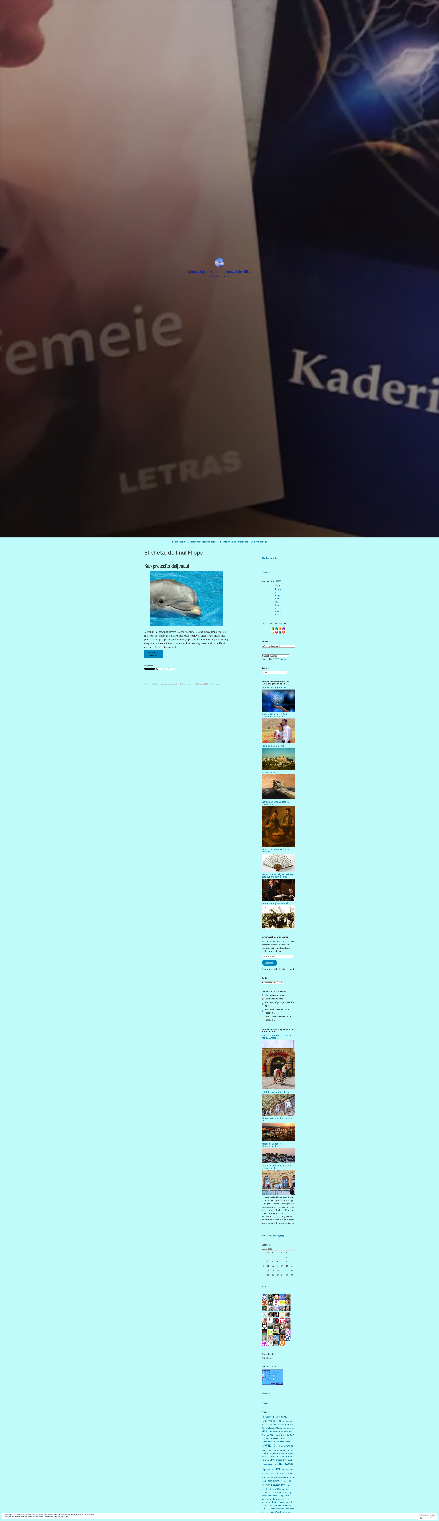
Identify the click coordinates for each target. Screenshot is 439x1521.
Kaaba (272, 1473)
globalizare (267, 1464)
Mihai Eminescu (273, 1485)
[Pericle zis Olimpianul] (278, 769)
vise (268, 1512)
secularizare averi (283, 1499)
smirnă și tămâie (269, 1502)
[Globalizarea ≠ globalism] (278, 711)
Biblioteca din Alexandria (280, 1432)
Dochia (265, 1453)
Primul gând (178, 542)
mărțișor (272, 1489)
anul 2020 (272, 1424)
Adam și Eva (271, 1417)
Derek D (269, 1016)
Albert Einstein (280, 1421)
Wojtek (278, 1512)
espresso (266, 1456)
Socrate (281, 1502)
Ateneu (279, 1428)
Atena (273, 1428)
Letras (292, 1477)
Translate (281, 659)
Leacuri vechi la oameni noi (234, 542)
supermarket (281, 1505)
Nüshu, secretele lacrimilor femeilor (275, 850)
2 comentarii (186, 684)
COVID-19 (268, 1446)
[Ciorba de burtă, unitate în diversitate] (278, 846)
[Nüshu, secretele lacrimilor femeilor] (278, 871)
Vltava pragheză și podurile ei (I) (277, 1119)
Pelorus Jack (276, 1496)
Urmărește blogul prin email (275, 937)
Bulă (292, 1435)
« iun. (264, 1286)
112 (263, 1417)
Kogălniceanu (278, 1477)
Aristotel (266, 1428)
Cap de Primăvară (270, 1438)
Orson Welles (277, 1492)
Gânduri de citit (269, 558)
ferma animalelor (279, 1456)
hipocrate (267, 1469)
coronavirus (285, 1442)
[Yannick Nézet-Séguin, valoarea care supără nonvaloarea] (278, 900)
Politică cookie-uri (61, 1517)
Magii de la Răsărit (270, 1481)
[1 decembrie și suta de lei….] (278, 928)
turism (268, 1509)
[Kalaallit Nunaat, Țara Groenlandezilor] (278, 1162)
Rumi (275, 1499)
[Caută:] (274, 672)
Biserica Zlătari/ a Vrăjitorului (276, 1435)
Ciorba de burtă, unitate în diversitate (275, 803)
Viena (264, 1512)
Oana (267, 999)
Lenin (285, 1477)
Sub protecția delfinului (166, 566)
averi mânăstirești (288, 1428)
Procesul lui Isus (270, 772)
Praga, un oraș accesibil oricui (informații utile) (277, 1166)
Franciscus (278, 995)
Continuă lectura (151, 654)
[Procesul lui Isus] (278, 798)
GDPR (272, 1460)
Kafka (270, 1477)
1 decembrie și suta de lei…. (276, 903)
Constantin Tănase (270, 1442)
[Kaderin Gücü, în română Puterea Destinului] (278, 742)
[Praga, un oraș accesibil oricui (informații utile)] (278, 1194)
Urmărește (269, 963)
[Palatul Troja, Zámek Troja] (278, 1115)
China (281, 1438)
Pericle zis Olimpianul (273, 746)
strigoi (288, 1502)
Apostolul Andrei (285, 1424)
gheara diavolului (284, 1460)
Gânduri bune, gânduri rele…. (202, 542)
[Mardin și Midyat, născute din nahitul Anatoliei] (278, 1089)
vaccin (281, 1509)
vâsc (272, 1512)
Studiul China (268, 1505)
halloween (286, 1463)
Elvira (149, 684)
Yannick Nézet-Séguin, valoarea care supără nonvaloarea (278, 875)
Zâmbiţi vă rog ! (259, 542)
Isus (276, 1469)
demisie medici (286, 1450)
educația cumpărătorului (286, 1453)
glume (276, 1464)
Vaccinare (289, 1509)
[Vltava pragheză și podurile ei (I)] (278, 1140)
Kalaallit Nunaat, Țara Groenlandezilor (273, 1145)
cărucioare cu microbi (271, 1450)
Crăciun (288, 1446)
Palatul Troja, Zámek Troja (275, 1092)
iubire (283, 1469)
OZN (285, 1492)
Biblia (265, 1431)
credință (280, 1446)
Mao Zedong (285, 1481)
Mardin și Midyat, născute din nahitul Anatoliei (277, 1036)
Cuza (263, 1450)
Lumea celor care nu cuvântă (166, 684)
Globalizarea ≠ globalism (274, 687)
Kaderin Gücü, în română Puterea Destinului (278, 715)
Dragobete (273, 1453)
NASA (279, 1489)
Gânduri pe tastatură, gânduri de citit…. (219, 271)
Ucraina (274, 1509)
